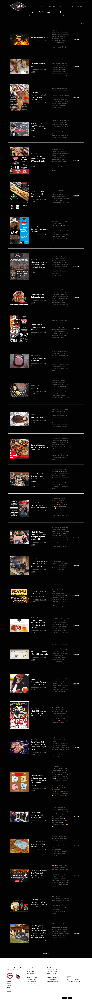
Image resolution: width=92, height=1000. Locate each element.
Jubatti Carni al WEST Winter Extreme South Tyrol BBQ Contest (39, 264)
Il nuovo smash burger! (39, 38)
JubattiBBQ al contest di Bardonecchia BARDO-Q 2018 (39, 713)
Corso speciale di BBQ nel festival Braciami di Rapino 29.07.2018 (39, 593)
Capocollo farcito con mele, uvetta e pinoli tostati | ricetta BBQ (39, 844)
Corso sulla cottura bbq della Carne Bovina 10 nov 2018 (39, 447)
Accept (64, 997)
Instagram (9, 985)
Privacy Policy (70, 977)
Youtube (9, 987)
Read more (76, 39)
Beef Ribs (34, 388)
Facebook (37, 40)
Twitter (41, 40)
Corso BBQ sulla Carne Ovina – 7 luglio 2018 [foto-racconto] (39, 563)
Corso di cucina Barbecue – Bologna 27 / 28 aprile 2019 (38, 158)
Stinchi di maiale (37, 417)
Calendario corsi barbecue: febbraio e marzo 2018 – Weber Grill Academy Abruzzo (38, 780)
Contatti (80, 6)
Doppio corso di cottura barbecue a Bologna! (38, 327)
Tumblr (45, 40)
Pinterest (33, 43)
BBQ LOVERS (71, 6)
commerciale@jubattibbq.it (53, 969)
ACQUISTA (61, 6)
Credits (69, 976)
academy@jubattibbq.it (52, 981)
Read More (75, 997)
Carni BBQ (42, 6)
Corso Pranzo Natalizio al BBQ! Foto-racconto (37, 815)
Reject (70, 997)
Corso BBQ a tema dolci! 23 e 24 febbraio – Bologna (39, 229)
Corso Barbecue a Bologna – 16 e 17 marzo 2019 (37, 193)
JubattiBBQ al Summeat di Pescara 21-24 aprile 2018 (38, 682)
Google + (9, 991)
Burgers (52, 6)
